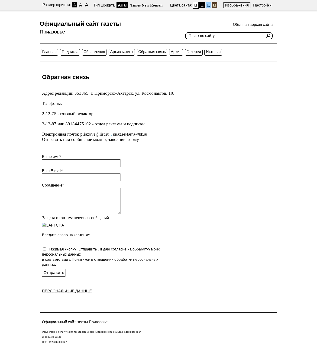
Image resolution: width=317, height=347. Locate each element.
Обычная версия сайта (253, 25)
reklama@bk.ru (134, 134)
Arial (122, 5)
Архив (176, 52)
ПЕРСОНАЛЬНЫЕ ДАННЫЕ (67, 291)
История (213, 52)
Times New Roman (146, 5)
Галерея (194, 52)
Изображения (237, 5)
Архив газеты (121, 52)
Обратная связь (152, 52)
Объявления (94, 52)
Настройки (262, 5)
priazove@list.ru (95, 134)
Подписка (70, 52)
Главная (49, 52)
